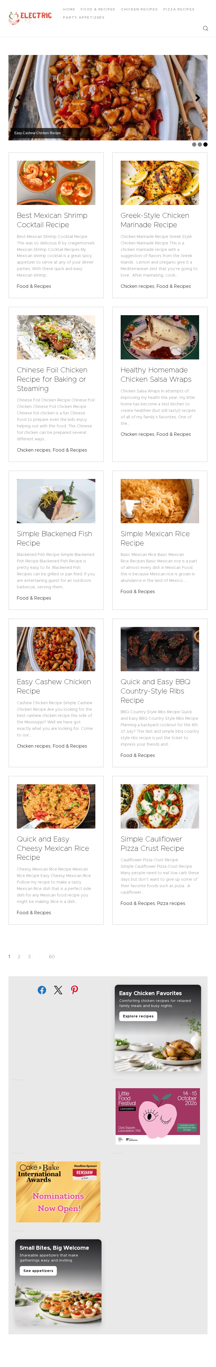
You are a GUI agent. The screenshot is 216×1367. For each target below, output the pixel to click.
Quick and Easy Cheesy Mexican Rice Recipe (53, 848)
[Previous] (18, 97)
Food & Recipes (34, 286)
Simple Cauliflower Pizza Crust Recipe (152, 843)
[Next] (198, 97)
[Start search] (205, 28)
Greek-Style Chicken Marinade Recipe (155, 220)
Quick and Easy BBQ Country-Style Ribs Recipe (155, 691)
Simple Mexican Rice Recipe (155, 538)
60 (52, 956)
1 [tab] (194, 144)
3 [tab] (205, 144)
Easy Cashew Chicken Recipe (54, 686)
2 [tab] (200, 144)
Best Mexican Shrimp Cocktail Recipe (52, 220)
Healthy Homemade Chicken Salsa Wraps (156, 374)
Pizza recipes (171, 903)
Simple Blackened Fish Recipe (54, 538)
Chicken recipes (137, 286)
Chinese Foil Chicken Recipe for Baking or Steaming (52, 379)
